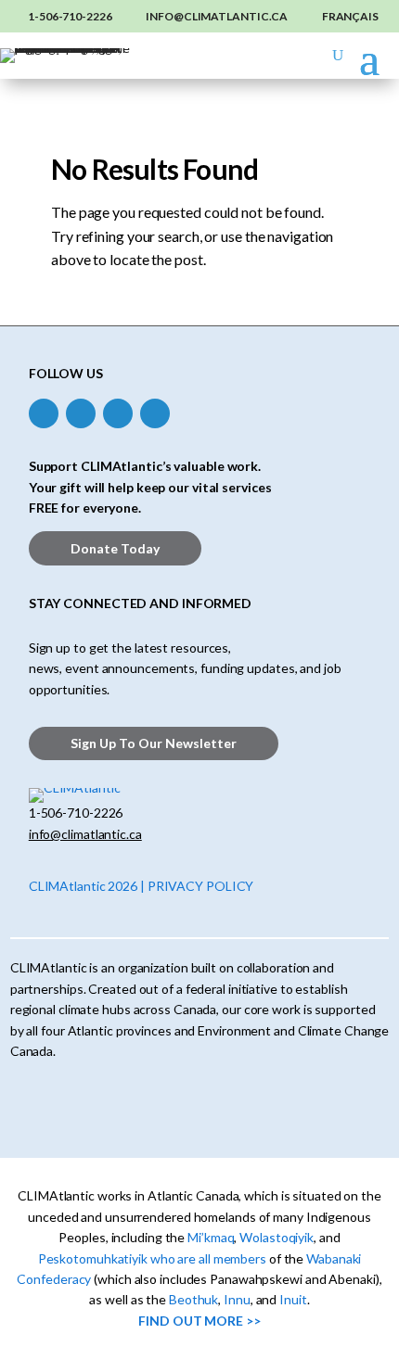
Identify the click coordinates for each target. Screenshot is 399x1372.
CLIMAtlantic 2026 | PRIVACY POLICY (141, 886)
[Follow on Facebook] (43, 413)
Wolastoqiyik (276, 1237)
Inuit (293, 1299)
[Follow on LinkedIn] (118, 413)
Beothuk (193, 1299)
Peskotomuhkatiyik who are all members (152, 1258)
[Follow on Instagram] (81, 413)
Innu (237, 1299)
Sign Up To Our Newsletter (154, 743)
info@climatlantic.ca (217, 16)
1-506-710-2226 (70, 16)
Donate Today (115, 548)
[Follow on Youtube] (155, 413)
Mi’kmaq (210, 1237)
